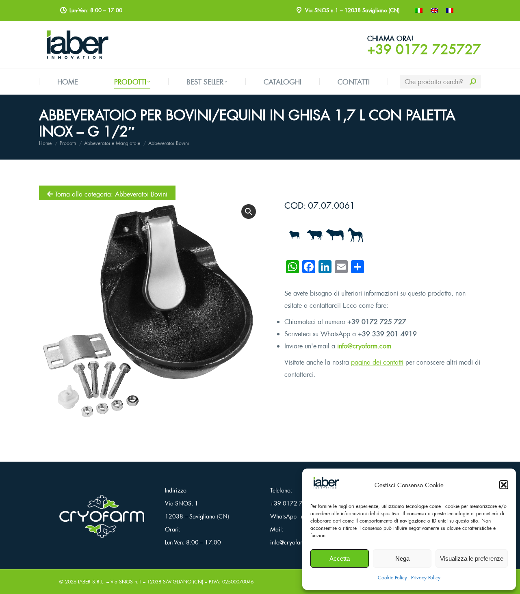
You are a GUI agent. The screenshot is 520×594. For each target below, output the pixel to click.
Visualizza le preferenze (471, 558)
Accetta (339, 558)
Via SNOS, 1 (181, 503)
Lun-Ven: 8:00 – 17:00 (193, 542)
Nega (402, 558)
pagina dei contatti (377, 362)
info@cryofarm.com (364, 345)
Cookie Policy (392, 577)
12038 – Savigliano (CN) (197, 516)
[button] (504, 485)
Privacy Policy (425, 577)
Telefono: (281, 490)
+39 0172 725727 (424, 49)
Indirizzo (175, 490)
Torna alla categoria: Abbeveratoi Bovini (110, 194)
